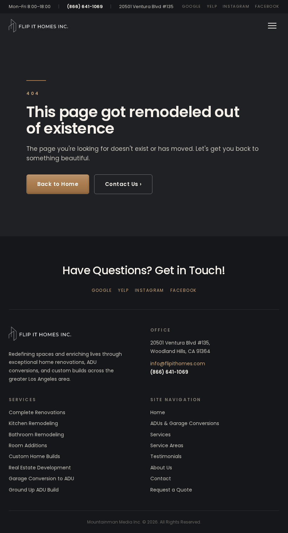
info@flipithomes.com (177, 363)
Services (160, 434)
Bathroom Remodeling (36, 434)
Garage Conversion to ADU (41, 478)
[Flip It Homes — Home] (38, 25)
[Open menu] (272, 25)
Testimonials (166, 456)
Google (191, 6)
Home (157, 412)
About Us (161, 467)
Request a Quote (171, 489)
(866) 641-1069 (85, 6)
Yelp (212, 6)
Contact (160, 478)
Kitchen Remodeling (33, 423)
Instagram (236, 6)
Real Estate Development (40, 467)
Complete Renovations (37, 412)
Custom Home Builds (34, 456)
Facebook (267, 6)
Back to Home (57, 184)
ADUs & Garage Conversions (184, 423)
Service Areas (166, 445)
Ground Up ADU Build (34, 489)
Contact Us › (123, 184)
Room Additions (28, 445)
